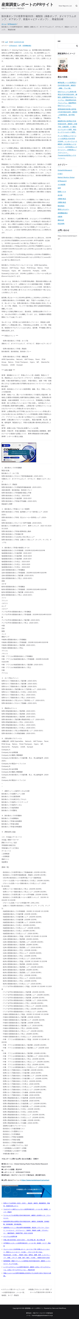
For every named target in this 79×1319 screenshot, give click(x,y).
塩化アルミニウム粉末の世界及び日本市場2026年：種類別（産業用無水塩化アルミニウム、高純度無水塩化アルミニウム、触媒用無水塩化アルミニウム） (67, 99)
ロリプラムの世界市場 (10, 1236)
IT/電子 (60, 174)
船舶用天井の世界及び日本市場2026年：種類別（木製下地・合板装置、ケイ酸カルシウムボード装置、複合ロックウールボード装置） (67, 126)
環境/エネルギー (63, 209)
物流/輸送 (61, 206)
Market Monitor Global (66, 177)
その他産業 (62, 184)
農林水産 (61, 220)
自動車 (60, 217)
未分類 (60, 195)
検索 (59, 41)
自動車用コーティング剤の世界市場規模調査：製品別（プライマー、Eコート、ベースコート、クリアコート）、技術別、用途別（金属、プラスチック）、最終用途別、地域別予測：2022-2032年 (26, 1230)
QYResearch (13, 45)
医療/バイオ (62, 192)
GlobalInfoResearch (65, 170)
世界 (19, 45)
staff (6, 42)
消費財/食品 (62, 202)
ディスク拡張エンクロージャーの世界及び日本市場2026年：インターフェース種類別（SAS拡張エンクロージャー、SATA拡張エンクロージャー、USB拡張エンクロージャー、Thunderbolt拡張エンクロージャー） (67, 147)
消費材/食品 (62, 199)
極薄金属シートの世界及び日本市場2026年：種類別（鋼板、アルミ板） (67, 85)
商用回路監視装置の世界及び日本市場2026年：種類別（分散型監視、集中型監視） (67, 113)
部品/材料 (61, 224)
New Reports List (65, 6)
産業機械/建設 (27, 45)
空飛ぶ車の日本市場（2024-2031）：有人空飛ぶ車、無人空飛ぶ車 (24, 1240)
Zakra (54, 1308)
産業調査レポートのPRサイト (28, 4)
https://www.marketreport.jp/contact (35, 1180)
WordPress (62, 1308)
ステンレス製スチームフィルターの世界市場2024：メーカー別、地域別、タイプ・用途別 (14, 1292)
